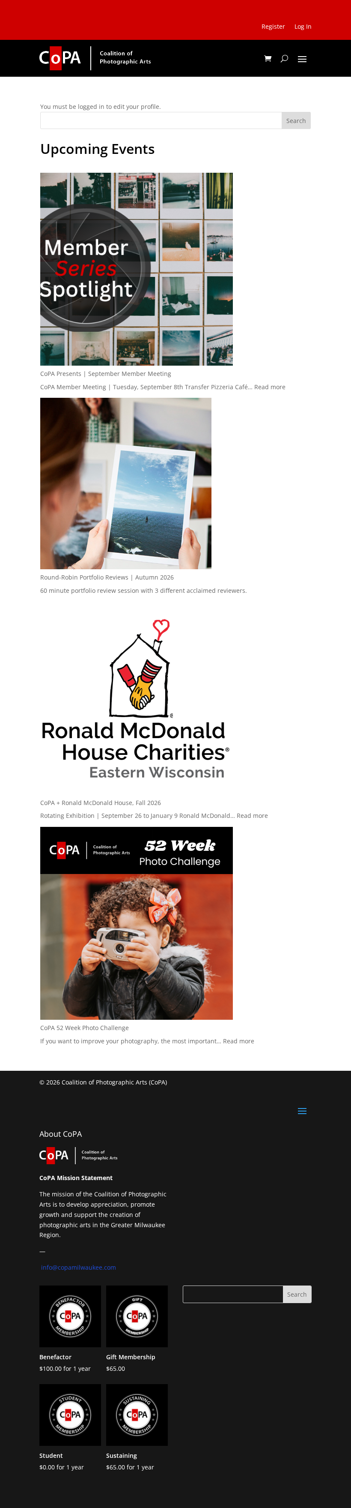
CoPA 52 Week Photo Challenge (84, 1028)
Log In (303, 27)
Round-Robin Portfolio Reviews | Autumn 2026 (107, 577)
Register (273, 27)
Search (296, 121)
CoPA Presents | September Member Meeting (105, 373)
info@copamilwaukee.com (78, 1267)
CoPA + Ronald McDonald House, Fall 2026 (100, 803)
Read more (270, 387)
